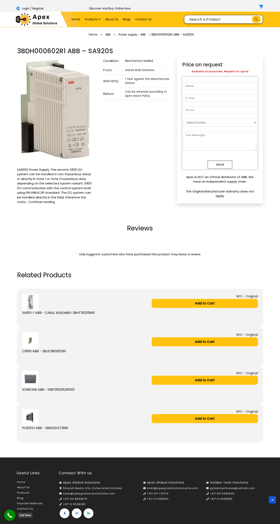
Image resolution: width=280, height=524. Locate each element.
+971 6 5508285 (74, 504)
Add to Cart (205, 303)
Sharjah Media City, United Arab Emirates (92, 488)
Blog (20, 498)
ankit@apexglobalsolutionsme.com (172, 488)
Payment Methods (30, 503)
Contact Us (143, 19)
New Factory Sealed (139, 61)
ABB (107, 34)
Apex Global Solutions (81, 482)
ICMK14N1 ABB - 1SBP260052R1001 (48, 389)
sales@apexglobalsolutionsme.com (89, 493)
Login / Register (33, 8)
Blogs (126, 19)
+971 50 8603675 (75, 499)
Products (92, 19)
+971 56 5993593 (222, 493)
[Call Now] (9, 515)
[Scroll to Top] (272, 499)
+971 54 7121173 (157, 493)
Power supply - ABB (132, 34)
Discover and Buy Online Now (110, 8)
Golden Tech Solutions (229, 482)
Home (76, 19)
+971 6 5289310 (158, 499)
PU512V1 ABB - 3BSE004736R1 (45, 428)
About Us (111, 19)
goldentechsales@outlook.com (232, 488)
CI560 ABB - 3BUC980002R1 (44, 351)
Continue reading (41, 202)
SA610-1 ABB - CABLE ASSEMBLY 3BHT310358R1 (58, 312)
